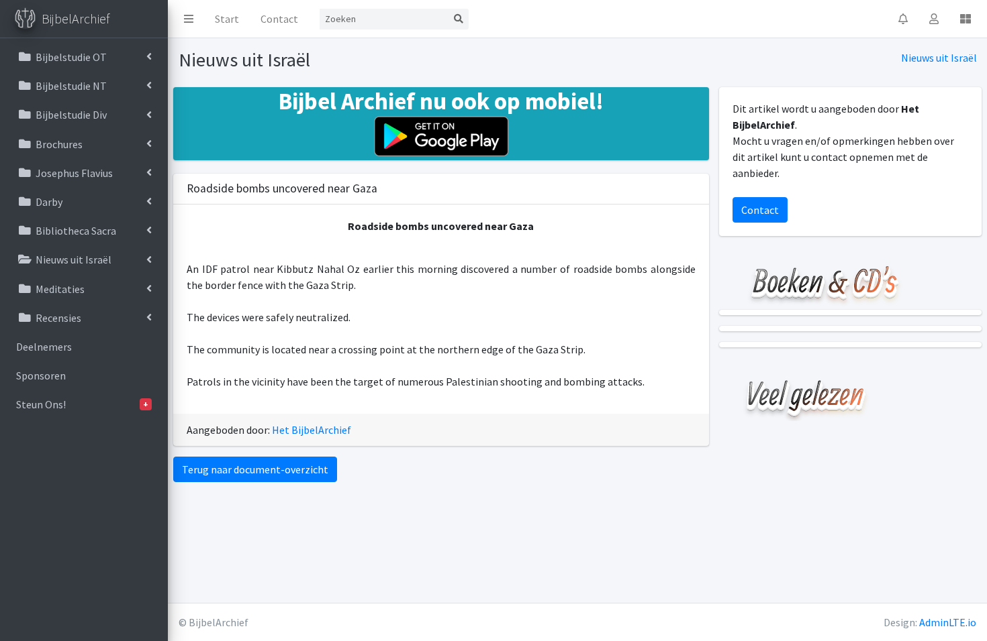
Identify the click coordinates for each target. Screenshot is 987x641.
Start (227, 18)
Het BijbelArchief (311, 429)
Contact (279, 18)
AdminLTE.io (947, 622)
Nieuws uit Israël (939, 57)
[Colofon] (965, 18)
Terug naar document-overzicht (255, 469)
